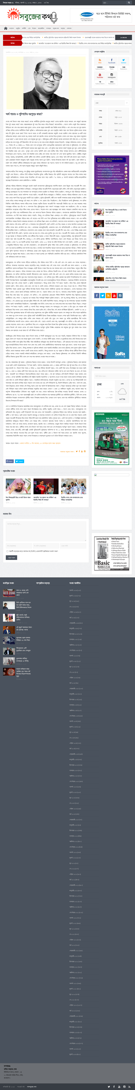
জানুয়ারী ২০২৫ (73, 694)
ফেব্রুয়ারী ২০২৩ (74, 819)
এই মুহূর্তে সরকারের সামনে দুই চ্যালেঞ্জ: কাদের (24, 628)
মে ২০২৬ (71, 606)
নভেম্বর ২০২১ (73, 901)
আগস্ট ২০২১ (73, 918)
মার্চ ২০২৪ (72, 748)
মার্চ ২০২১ (72, 945)
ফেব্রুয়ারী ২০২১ (74, 950)
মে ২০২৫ (72, 672)
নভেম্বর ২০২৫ (73, 639)
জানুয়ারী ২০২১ (73, 956)
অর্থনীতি (24, 28)
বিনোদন (34, 28)
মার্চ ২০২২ (72, 879)
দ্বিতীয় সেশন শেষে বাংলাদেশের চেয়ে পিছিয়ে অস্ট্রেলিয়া (72, 498)
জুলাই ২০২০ (73, 989)
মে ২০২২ (71, 868)
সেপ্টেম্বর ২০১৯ (74, 1043)
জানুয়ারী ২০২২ (73, 890)
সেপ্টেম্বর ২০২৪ (74, 716)
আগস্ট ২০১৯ (73, 1049)
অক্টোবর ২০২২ (73, 841)
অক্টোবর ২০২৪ (73, 710)
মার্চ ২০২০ (72, 1010)
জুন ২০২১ (72, 929)
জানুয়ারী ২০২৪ (73, 759)
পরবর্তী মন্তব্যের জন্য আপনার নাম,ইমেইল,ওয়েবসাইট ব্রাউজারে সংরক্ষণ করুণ (33, 551)
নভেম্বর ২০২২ (73, 836)
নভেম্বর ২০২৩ (73, 770)
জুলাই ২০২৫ (73, 661)
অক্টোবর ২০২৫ (73, 645)
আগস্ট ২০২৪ (73, 721)
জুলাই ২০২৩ (73, 792)
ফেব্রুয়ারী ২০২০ (74, 1016)
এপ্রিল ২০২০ (73, 1005)
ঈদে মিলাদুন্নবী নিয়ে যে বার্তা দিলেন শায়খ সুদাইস (18, 498)
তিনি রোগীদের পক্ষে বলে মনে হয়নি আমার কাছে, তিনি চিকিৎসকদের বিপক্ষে (23, 604)
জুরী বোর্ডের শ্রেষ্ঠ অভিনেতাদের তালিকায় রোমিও (22, 617)
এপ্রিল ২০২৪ (73, 743)
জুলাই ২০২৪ (72, 727)
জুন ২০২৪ (72, 732)
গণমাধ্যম (48, 28)
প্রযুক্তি (18, 28)
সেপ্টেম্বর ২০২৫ (74, 650)
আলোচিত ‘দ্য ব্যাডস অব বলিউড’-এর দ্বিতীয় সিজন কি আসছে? (44, 498)
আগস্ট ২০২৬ (73, 590)
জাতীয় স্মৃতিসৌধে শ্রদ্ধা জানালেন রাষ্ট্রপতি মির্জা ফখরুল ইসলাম (31, 37)
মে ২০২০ (72, 999)
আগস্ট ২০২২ (73, 852)
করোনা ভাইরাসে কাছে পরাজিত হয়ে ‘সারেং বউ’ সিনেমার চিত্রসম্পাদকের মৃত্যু (23, 672)
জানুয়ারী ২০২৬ (73, 628)
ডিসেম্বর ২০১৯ (73, 1027)
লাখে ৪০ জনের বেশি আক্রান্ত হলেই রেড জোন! (22, 592)
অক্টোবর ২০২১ (73, 907)
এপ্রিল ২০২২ (73, 874)
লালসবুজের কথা (31, 1086)
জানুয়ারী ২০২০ (73, 1021)
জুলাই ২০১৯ (72, 1054)
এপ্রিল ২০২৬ (73, 612)
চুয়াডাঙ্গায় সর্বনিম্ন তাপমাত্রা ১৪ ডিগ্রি (22, 659)
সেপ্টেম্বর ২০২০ (74, 978)
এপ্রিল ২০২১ (73, 939)
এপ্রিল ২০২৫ (73, 677)
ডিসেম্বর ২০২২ (73, 830)
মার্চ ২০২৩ (72, 814)
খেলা (29, 28)
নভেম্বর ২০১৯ (73, 1032)
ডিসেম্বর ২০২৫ (73, 634)
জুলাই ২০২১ (72, 923)
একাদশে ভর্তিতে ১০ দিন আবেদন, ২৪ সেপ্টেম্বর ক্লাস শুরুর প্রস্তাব (40, 443)
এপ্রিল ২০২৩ (73, 808)
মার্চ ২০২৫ (72, 683)
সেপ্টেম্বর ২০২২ (74, 847)
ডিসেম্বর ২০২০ (73, 961)
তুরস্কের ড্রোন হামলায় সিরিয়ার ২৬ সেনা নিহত (23, 638)
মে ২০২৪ (71, 737)
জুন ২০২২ (72, 863)
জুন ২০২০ (72, 994)
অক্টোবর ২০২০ (73, 972)
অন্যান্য (63, 28)
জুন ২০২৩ (72, 797)
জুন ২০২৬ (72, 601)
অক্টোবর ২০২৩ (73, 776)
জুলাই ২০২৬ (72, 595)
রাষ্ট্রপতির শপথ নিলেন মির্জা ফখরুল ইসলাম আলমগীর (115, 279)
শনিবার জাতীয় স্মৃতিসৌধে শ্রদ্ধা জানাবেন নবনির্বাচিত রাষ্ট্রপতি (107, 37)
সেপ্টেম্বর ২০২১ (74, 912)
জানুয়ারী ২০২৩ (73, 825)
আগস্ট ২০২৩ (73, 787)
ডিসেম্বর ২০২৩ (73, 765)
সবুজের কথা (56, 28)
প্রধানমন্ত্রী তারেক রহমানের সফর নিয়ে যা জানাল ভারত (69, 37)
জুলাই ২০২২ (72, 857)
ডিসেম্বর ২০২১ (73, 896)
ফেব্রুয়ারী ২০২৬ (74, 623)
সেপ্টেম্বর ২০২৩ (74, 781)
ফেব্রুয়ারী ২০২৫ (74, 688)
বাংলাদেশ (11, 28)
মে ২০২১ (71, 934)
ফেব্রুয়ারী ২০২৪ (74, 754)
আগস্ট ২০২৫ (73, 655)
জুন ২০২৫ (72, 666)
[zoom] (111, 175)
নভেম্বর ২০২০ (73, 967)
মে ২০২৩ (72, 803)
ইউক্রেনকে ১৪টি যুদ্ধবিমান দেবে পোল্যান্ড (23, 649)
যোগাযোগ (69, 28)
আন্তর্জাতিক (41, 28)
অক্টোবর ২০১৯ (73, 1038)
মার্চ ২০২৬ (72, 617)
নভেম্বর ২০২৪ (73, 705)
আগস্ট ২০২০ (73, 983)
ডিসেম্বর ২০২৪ (73, 699)
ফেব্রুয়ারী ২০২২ (74, 885)
